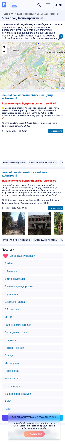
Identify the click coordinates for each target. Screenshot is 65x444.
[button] (38, 43)
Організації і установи (48, 14)
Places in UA (8, 14)
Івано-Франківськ (25, 14)
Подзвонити (56, 131)
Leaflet (61, 88)
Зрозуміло (34, 434)
